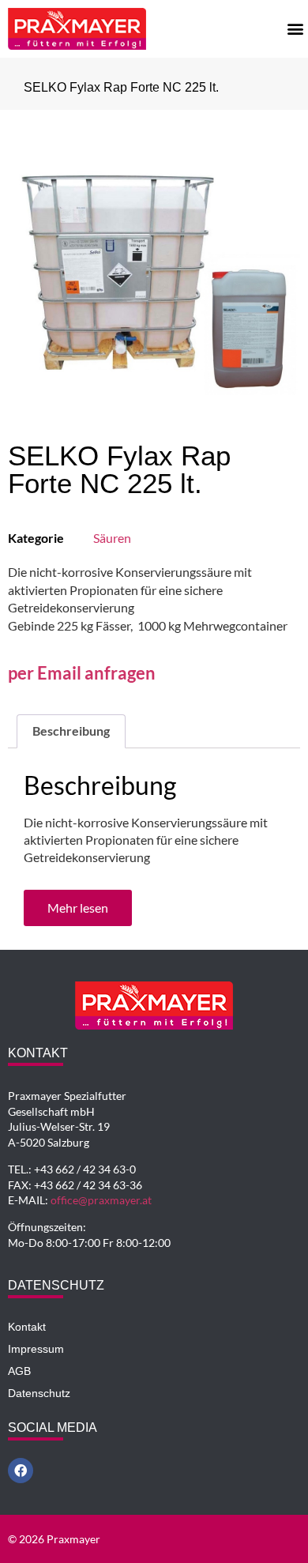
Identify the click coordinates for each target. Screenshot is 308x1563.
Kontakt (27, 1326)
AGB (19, 1371)
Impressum (36, 1349)
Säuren (112, 537)
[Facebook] (20, 1470)
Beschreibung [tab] (71, 730)
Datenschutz (39, 1393)
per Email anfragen (82, 673)
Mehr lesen (77, 907)
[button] (295, 28)
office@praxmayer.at (101, 1200)
